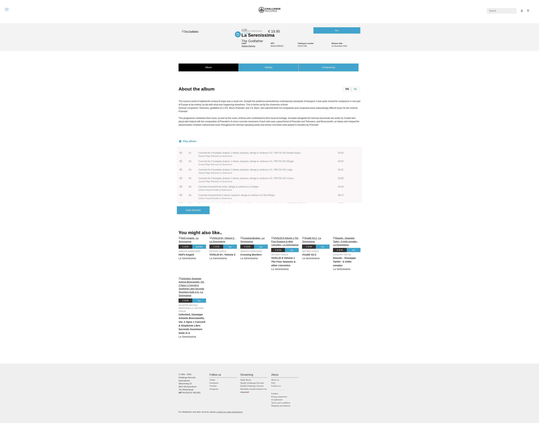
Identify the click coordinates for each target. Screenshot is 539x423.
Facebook (213, 383)
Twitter (212, 380)
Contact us (276, 386)
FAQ (273, 383)
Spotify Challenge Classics (252, 386)
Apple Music (245, 380)
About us (275, 380)
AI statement (276, 400)
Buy (336, 30)
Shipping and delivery (280, 406)
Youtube (213, 386)
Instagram (213, 389)
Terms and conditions (280, 403)
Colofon (274, 394)
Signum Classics (248, 46)
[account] (522, 11)
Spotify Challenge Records (252, 383)
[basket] (528, 11)
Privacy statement (279, 397)
